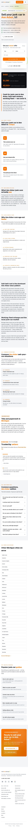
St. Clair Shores (5, 631)
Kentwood (4, 587)
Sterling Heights (5, 634)
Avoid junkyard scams (19, 795)
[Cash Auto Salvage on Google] (15, 782)
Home (2, 6)
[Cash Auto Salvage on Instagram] (5, 782)
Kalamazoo (4, 584)
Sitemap (17, 825)
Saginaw (4, 625)
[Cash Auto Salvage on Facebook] (2, 782)
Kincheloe (4, 590)
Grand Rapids (5, 575)
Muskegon (4, 605)
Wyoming (4, 652)
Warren (3, 643)
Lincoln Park (4, 596)
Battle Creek (4, 555)
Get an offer (19, 2)
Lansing (3, 593)
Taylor (3, 637)
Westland (4, 649)
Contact (3, 817)
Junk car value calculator (6, 792)
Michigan (11, 6)
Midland (3, 602)
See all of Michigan (5, 655)
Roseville (4, 619)
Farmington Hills (5, 569)
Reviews (3, 811)
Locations (7, 6)
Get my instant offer (13, 59)
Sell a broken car (4, 796)
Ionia (3, 581)
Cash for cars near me (19, 803)
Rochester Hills (5, 616)
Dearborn (4, 558)
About (2, 809)
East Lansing (4, 566)
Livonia (3, 599)
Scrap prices (17, 788)
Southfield (4, 628)
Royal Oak (4, 622)
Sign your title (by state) (19, 793)
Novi (3, 608)
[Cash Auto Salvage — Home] (6, 2)
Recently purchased (19, 797)
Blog (2, 815)
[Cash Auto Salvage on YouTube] (12, 782)
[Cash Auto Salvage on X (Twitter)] (9, 782)
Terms (14, 825)
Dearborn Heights (5, 561)
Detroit (3, 563)
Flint (3, 572)
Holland (3, 578)
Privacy (10, 825)
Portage (3, 614)
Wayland (4, 646)
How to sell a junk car (5, 790)
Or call (14, 66)
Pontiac (3, 611)
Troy (3, 640)
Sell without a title (4, 794)
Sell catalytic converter (6, 798)
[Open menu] (25, 2)
